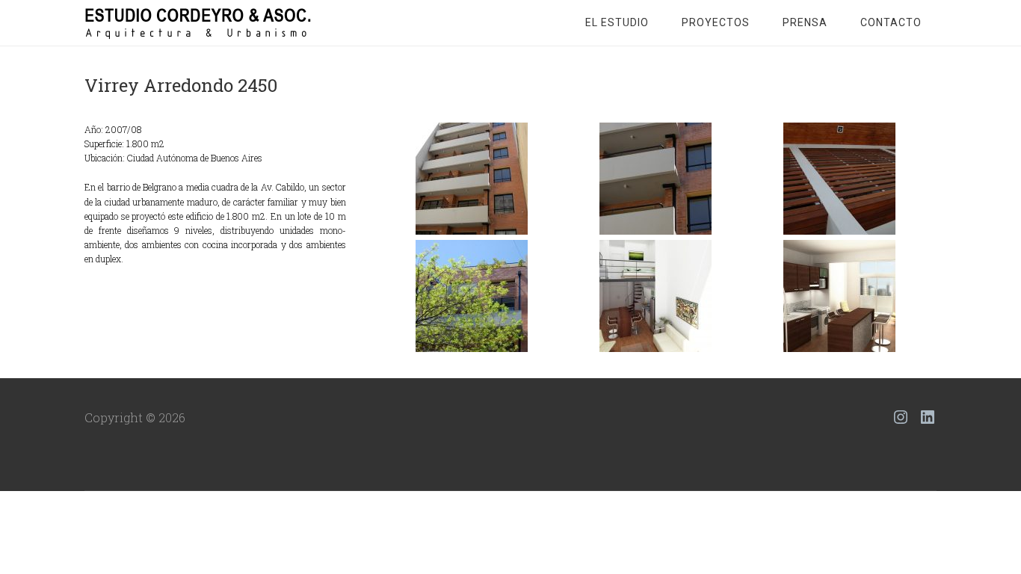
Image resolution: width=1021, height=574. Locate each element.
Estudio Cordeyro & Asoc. (204, 22)
